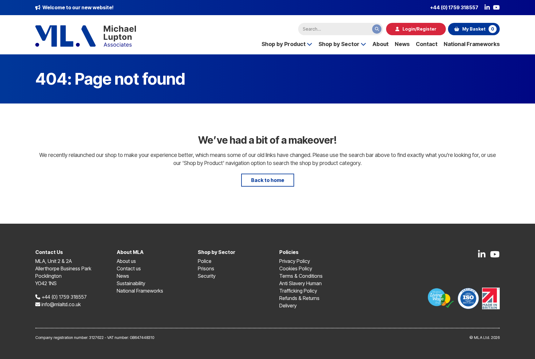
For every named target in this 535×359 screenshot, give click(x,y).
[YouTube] (496, 7)
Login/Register (419, 29)
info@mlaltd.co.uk (60, 304)
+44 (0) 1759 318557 (454, 7)
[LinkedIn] (487, 7)
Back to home (267, 180)
